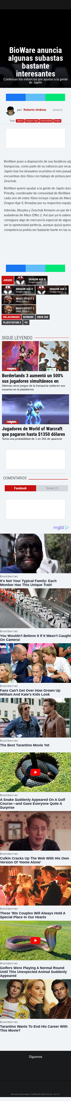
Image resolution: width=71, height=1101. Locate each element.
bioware (28, 317)
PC (26, 322)
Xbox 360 (42, 317)
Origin (57, 120)
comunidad (46, 120)
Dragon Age (31, 120)
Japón (20, 120)
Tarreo (5, 3)
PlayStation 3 (12, 322)
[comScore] (35, 1074)
